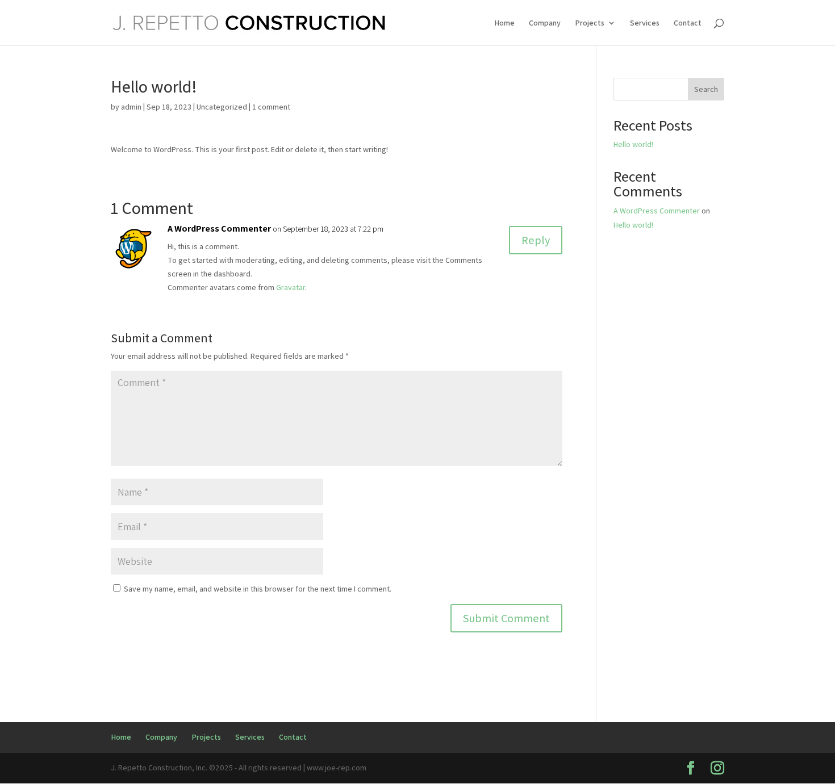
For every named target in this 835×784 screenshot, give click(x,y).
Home (504, 23)
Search (706, 89)
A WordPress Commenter (219, 228)
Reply (535, 240)
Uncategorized (222, 107)
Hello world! (633, 144)
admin (131, 107)
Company (545, 23)
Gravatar (290, 287)
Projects (589, 23)
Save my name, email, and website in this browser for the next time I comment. (257, 589)
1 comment (271, 107)
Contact (688, 23)
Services (644, 23)
